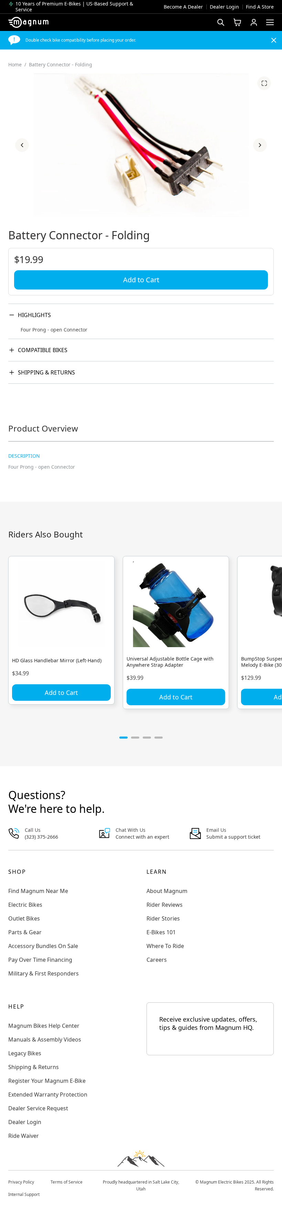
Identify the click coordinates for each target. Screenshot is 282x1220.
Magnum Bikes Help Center (43, 1026)
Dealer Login (224, 6)
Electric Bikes (25, 904)
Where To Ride (165, 946)
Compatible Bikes (42, 350)
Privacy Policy (21, 1182)
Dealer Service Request (38, 1108)
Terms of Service (67, 1182)
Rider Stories (163, 918)
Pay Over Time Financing (40, 959)
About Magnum (167, 891)
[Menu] (270, 22)
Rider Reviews (165, 904)
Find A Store (260, 6)
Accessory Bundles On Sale (43, 946)
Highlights (34, 315)
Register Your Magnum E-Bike (47, 1081)
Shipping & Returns (46, 372)
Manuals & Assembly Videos (44, 1039)
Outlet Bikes (24, 918)
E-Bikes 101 (161, 932)
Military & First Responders (43, 973)
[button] (22, 145)
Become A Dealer (183, 6)
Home (15, 64)
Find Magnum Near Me (38, 891)
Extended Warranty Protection (47, 1094)
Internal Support (24, 1194)
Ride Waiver (23, 1136)
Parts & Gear (25, 932)
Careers (157, 959)
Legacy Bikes (24, 1053)
